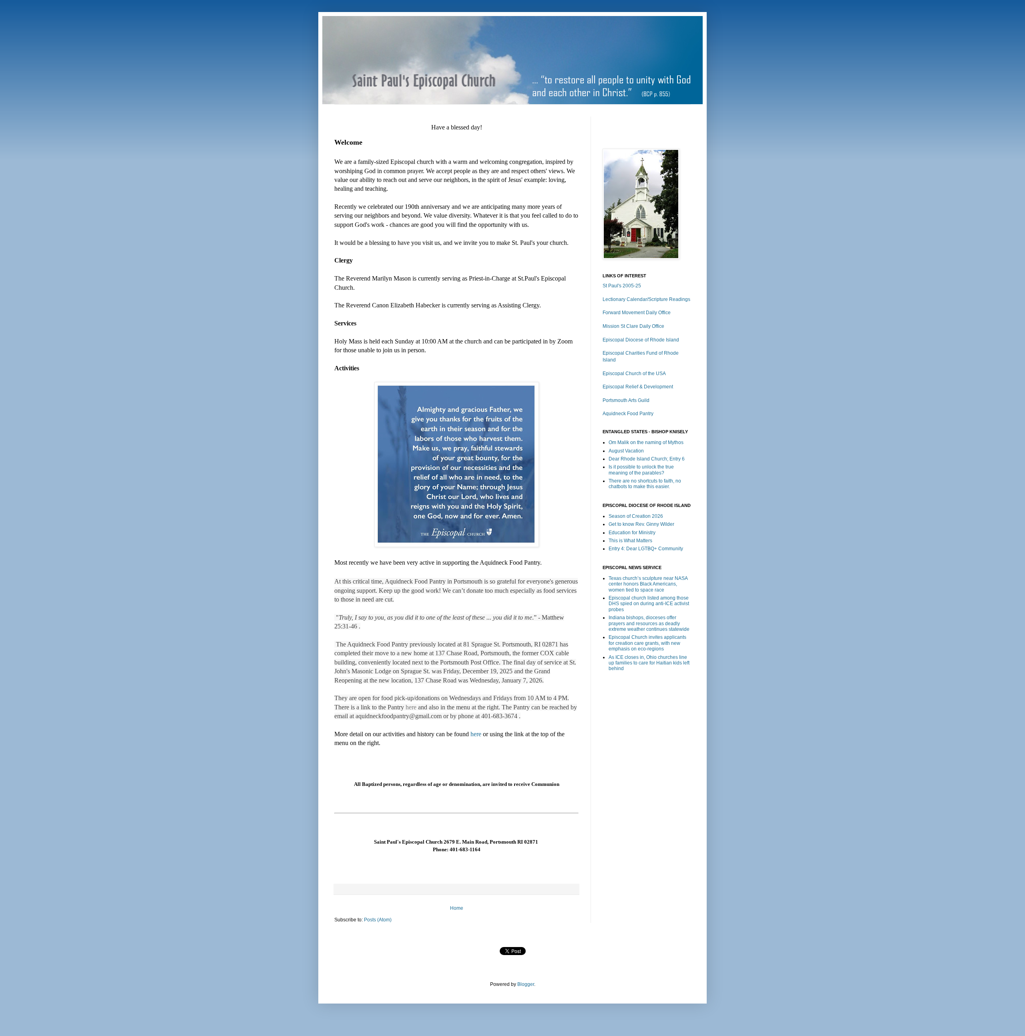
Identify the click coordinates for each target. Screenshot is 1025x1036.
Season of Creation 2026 (636, 516)
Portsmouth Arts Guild (626, 400)
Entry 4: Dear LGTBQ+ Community (646, 548)
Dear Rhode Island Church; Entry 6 (647, 459)
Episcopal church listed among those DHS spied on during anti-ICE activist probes (649, 603)
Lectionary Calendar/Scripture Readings (646, 299)
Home (456, 908)
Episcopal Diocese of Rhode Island (641, 340)
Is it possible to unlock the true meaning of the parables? (641, 469)
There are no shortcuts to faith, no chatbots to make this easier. (645, 483)
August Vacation (626, 451)
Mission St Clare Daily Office (633, 326)
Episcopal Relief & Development (638, 387)
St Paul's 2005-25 (622, 286)
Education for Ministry (632, 532)
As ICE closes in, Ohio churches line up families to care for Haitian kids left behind (649, 663)
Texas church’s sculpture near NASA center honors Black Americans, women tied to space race (648, 584)
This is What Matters (630, 540)
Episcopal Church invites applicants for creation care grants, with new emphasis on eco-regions (647, 643)
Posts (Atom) (378, 920)
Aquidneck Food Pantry (628, 413)
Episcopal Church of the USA (634, 373)
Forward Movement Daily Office (637, 312)
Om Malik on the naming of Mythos (646, 442)
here (411, 707)
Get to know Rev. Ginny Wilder (641, 524)
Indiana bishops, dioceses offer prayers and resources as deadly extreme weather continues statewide (649, 623)
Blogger (525, 984)
